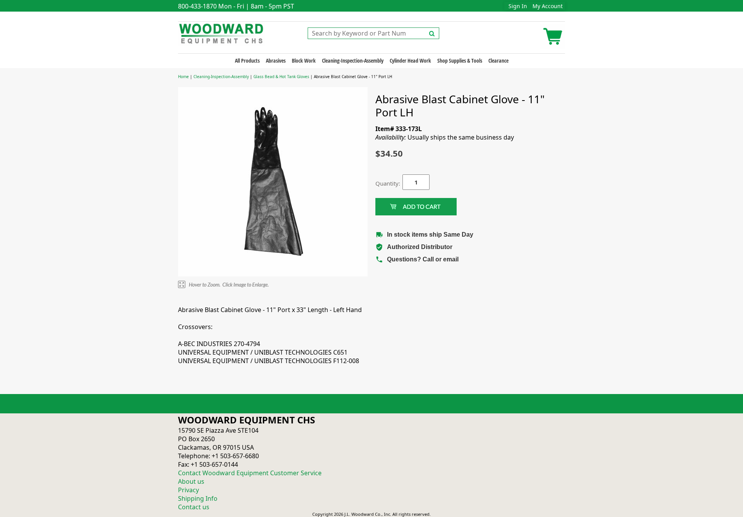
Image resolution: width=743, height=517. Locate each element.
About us (191, 481)
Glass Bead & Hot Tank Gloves (281, 76)
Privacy (188, 490)
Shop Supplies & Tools (459, 60)
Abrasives (276, 60)
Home (183, 76)
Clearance (498, 60)
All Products (247, 60)
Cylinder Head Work (410, 60)
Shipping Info (197, 498)
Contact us (193, 507)
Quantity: (383, 183)
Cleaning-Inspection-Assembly (352, 60)
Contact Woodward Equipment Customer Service (250, 473)
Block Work (304, 60)
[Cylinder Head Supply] (221, 33)
